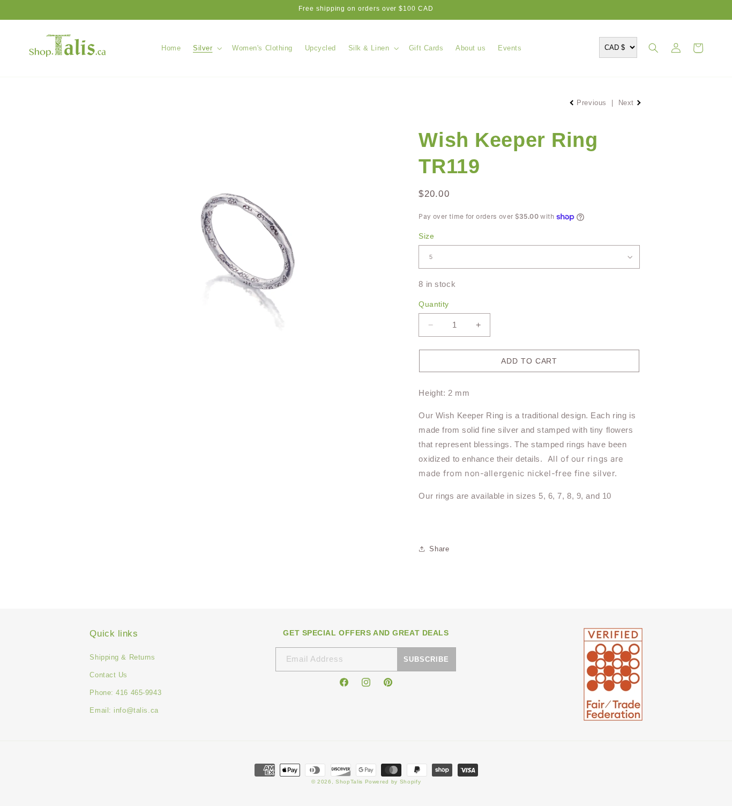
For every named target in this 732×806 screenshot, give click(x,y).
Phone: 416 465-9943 (125, 693)
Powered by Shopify (393, 782)
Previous (591, 103)
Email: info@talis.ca (123, 710)
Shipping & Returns (122, 657)
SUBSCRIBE (426, 659)
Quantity (434, 304)
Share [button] (439, 549)
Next (627, 103)
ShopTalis (349, 782)
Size (426, 236)
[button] (206, 48)
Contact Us (108, 675)
